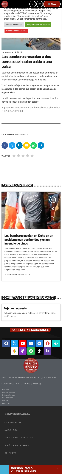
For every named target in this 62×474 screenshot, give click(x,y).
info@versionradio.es (47, 377)
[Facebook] (6, 343)
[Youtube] (22, 343)
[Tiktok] (39, 351)
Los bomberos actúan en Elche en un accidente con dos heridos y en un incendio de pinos (29, 239)
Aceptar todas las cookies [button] (38, 25)
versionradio (22, 134)
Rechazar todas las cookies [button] (16, 31)
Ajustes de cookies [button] (14, 25)
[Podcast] (22, 351)
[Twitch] (47, 351)
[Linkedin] (31, 343)
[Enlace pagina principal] (4, 4)
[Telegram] (39, 343)
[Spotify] (31, 351)
